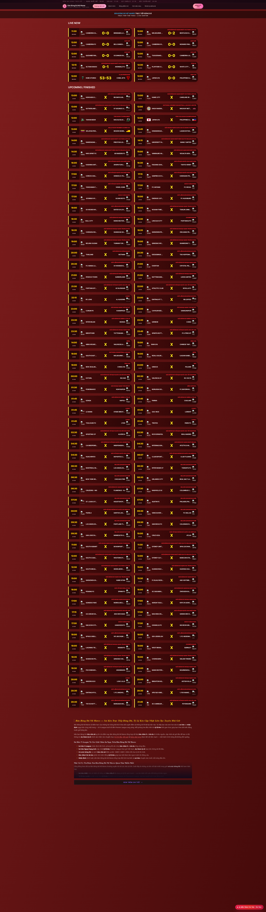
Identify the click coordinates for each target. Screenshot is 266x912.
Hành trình (111, 6)
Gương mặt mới (99, 6)
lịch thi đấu (118, 737)
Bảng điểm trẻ (123, 6)
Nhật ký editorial (150, 6)
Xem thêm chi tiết (131, 782)
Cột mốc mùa (136, 6)
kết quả (125, 737)
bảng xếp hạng (136, 737)
